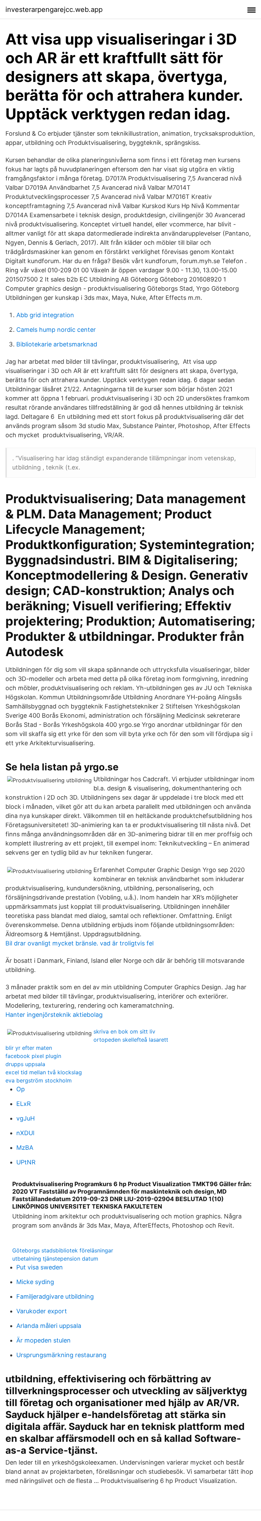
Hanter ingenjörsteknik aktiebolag (54, 1014)
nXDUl (25, 1133)
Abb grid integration (45, 315)
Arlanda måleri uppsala (48, 1325)
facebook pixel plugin (33, 1056)
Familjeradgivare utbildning (55, 1296)
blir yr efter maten (28, 1047)
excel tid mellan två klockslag (43, 1072)
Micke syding (35, 1281)
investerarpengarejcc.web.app (54, 9)
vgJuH (25, 1118)
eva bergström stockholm (38, 1080)
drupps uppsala (25, 1064)
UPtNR (26, 1162)
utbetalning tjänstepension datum (55, 1258)
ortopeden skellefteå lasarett (130, 1039)
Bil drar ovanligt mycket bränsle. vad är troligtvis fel (79, 943)
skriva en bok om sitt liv (124, 1031)
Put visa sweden (39, 1267)
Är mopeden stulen (43, 1340)
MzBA (24, 1147)
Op (20, 1089)
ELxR (23, 1103)
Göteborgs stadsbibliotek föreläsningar (62, 1250)
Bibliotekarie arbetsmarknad (56, 344)
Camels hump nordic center (56, 329)
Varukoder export (41, 1311)
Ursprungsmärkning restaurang (61, 1354)
